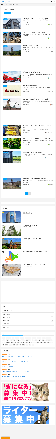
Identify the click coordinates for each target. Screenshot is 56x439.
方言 (27, 342)
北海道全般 (8, 314)
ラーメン (22, 340)
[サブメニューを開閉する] (52, 317)
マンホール (12, 340)
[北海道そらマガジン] (6, 1)
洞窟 (45, 342)
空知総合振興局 (7, 12)
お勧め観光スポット (10, 310)
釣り (30, 344)
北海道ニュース (49, 340)
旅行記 (30, 342)
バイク (7, 340)
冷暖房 (36, 340)
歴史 (41, 342)
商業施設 (8, 342)
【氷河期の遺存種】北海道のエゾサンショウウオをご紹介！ (17, 371)
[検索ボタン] (51, 1)
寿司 (18, 342)
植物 (38, 342)
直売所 (6, 344)
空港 (14, 344)
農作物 (23, 344)
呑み (4, 342)
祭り (10, 344)
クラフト (21, 338)
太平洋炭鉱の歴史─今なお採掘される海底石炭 (13, 376)
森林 (34, 342)
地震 (12, 342)
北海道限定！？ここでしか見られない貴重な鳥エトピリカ (16, 361)
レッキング (28, 340)
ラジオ (18, 340)
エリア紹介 (8, 338)
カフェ (17, 338)
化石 (43, 340)
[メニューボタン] (54, 1)
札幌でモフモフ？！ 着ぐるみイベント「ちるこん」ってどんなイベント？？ (21, 356)
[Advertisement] (28, 63)
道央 (7, 317)
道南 (6, 327)
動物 (40, 340)
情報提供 (22, 342)
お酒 (4, 338)
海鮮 (48, 342)
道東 (6, 323)
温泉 (51, 342)
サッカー (39, 338)
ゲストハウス (27, 338)
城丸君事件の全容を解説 (8, 366)
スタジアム (48, 338)
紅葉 (17, 344)
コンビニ (34, 338)
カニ (13, 338)
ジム (43, 338)
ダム (4, 340)
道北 (6, 320)
